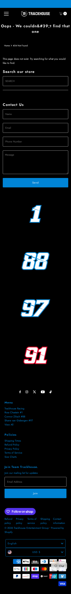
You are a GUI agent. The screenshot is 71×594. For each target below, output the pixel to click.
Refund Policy (12, 444)
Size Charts (11, 457)
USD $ (36, 552)
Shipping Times (13, 441)
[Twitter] (34, 392)
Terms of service (31, 521)
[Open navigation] (6, 13)
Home (7, 45)
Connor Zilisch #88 (15, 416)
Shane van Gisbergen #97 (19, 420)
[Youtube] (43, 392)
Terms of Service (13, 453)
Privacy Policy (12, 449)
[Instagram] (26, 392)
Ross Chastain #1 (14, 412)
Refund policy (8, 521)
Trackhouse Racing (14, 408)
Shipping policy (45, 521)
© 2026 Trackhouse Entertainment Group (27, 528)
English (12, 543)
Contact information (59, 521)
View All (9, 424)
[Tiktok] (51, 392)
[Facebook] (20, 392)
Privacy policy (19, 521)
